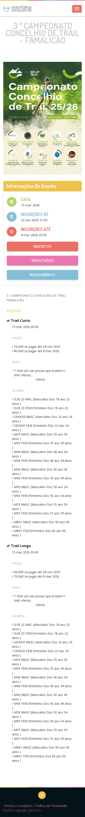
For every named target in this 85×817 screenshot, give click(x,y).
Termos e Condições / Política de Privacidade (35, 806)
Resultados (43, 260)
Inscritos (42, 246)
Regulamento (42, 274)
